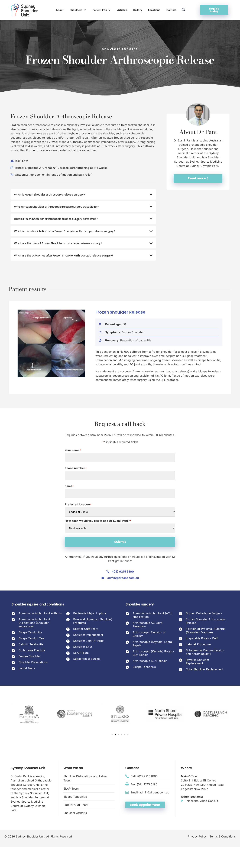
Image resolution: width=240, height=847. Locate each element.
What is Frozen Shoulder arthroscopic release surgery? (49, 194)
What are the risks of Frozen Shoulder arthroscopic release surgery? (58, 243)
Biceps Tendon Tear (32, 638)
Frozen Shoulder (29, 656)
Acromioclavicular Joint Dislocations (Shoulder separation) (34, 622)
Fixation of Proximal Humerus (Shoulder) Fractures (205, 630)
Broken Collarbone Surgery (204, 613)
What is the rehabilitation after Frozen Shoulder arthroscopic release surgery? (64, 231)
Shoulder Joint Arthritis (88, 640)
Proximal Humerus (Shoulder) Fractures (92, 621)
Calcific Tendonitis (31, 644)
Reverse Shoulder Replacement (197, 661)
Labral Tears (27, 668)
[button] (78, 10)
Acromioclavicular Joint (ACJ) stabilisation (153, 615)
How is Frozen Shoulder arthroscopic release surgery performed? (56, 219)
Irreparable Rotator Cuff (202, 638)
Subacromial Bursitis (86, 658)
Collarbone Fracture (32, 650)
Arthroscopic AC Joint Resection (147, 624)
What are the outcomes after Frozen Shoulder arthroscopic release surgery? (63, 255)
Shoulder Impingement (88, 634)
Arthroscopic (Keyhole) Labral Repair (153, 643)
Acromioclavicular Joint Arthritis (40, 613)
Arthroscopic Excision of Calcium (149, 634)
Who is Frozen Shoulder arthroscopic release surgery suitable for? (56, 207)
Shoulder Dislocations (33, 662)
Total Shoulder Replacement (204, 669)
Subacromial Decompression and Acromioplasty (205, 652)
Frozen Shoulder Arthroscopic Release (206, 621)
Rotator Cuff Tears (85, 628)
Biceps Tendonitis (30, 632)
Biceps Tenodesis (144, 667)
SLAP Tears (81, 652)
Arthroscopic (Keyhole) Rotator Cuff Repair (153, 653)
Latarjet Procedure (198, 644)
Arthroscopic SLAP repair (150, 661)
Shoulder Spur (82, 646)
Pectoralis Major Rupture (89, 613)
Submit (120, 542)
